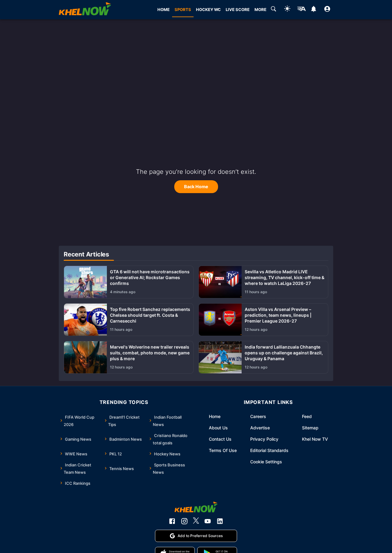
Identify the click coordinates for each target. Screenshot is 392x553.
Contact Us (220, 439)
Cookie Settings (266, 461)
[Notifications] (313, 9)
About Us (218, 427)
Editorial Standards (269, 450)
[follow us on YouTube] (207, 521)
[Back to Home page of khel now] (85, 9)
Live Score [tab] (238, 9)
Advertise (260, 427)
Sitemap (310, 427)
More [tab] (260, 9)
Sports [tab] (183, 9)
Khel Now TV (315, 439)
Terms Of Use (223, 450)
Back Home (196, 186)
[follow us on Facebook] (172, 521)
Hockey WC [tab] (208, 9)
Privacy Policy (264, 439)
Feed (307, 416)
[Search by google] (273, 10)
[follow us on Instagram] (184, 521)
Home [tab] (163, 9)
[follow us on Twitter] (196, 521)
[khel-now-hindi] (301, 10)
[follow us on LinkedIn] (220, 521)
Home (215, 416)
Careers (258, 416)
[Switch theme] (287, 9)
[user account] (327, 9)
